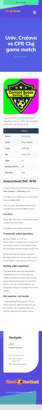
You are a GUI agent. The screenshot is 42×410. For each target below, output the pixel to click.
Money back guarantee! (19, 364)
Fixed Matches (21, 57)
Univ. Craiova (27, 142)
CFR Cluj (25, 148)
